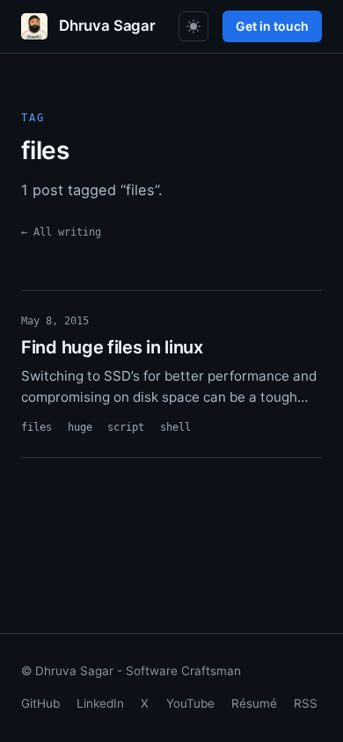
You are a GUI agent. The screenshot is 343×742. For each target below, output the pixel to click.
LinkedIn (100, 703)
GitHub (40, 703)
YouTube (190, 703)
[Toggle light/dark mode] (193, 26)
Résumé (254, 703)
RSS (305, 703)
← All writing (61, 231)
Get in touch (272, 25)
